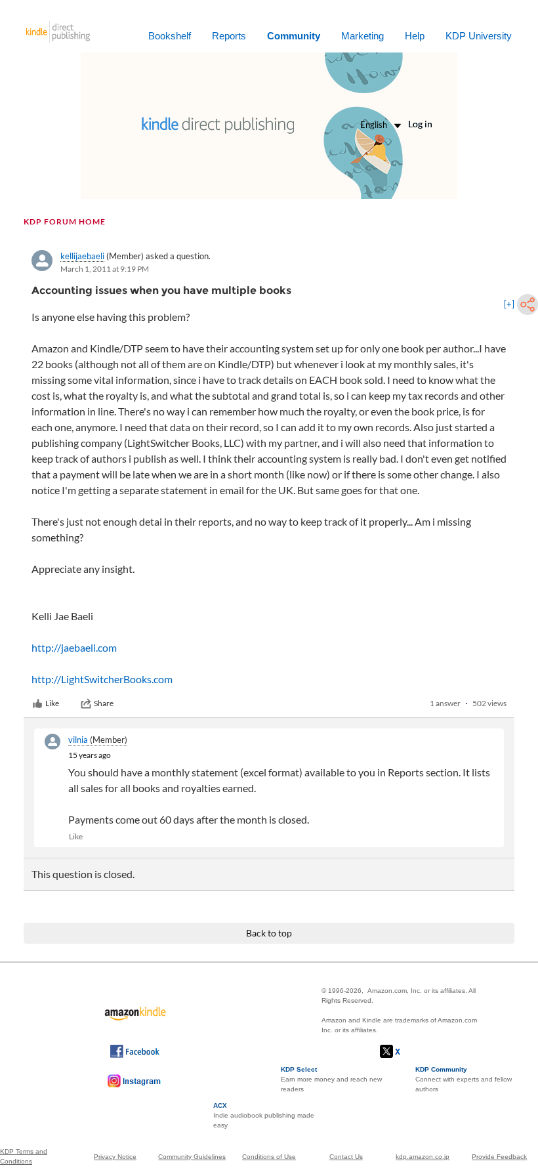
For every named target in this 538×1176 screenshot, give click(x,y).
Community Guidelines (192, 1156)
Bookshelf (169, 35)
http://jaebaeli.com (74, 647)
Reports (229, 35)
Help (414, 35)
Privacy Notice (115, 1156)
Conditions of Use (269, 1156)
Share (104, 703)
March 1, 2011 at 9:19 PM (104, 269)
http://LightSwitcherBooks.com (102, 679)
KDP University (478, 35)
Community (293, 35)
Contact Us (346, 1156)
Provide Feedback (499, 1156)
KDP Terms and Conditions (23, 1156)
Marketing (362, 35)
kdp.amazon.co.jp (422, 1156)
